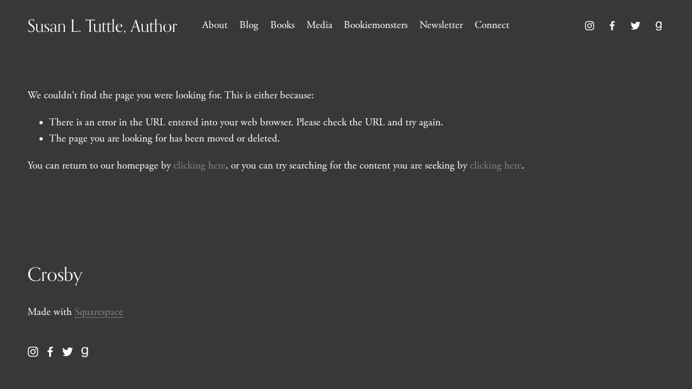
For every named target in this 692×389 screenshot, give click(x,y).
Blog (248, 25)
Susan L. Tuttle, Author (102, 26)
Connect (492, 25)
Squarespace (99, 312)
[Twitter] (635, 25)
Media (319, 25)
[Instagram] (589, 25)
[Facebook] (612, 25)
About (215, 25)
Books (282, 25)
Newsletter (441, 25)
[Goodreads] (658, 25)
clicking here (199, 165)
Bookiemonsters (376, 25)
